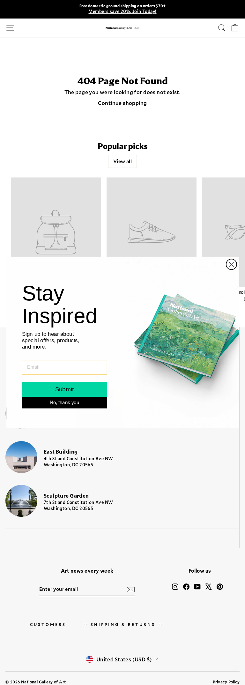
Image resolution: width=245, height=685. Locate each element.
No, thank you (64, 402)
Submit (64, 389)
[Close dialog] (231, 264)
